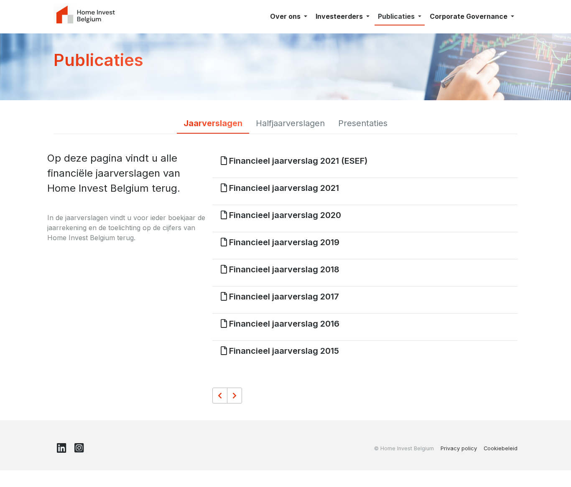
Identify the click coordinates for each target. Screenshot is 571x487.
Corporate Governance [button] (469, 16)
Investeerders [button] (340, 16)
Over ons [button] (286, 16)
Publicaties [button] (397, 16)
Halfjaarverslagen (290, 123)
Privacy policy (459, 448)
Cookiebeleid (500, 448)
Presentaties (362, 123)
